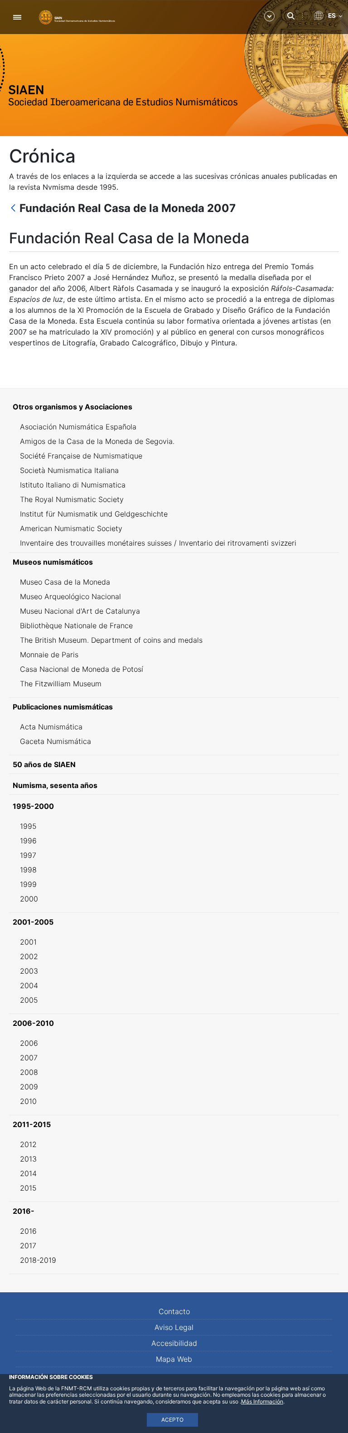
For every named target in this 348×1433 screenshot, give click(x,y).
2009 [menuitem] (29, 1086)
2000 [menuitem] (29, 898)
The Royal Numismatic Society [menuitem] (72, 499)
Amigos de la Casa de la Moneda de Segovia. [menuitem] (97, 441)
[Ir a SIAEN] (77, 16)
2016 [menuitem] (28, 1231)
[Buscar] (291, 16)
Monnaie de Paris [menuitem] (49, 654)
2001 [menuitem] (28, 941)
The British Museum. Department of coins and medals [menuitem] (111, 640)
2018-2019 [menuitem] (38, 1260)
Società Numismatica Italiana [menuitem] (69, 470)
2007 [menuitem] (29, 1057)
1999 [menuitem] (28, 884)
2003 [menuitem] (29, 970)
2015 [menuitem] (28, 1187)
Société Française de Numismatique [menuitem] (81, 455)
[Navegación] (17, 17)
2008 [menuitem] (29, 1072)
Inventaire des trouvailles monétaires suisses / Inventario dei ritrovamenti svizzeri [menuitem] (158, 542)
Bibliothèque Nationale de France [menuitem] (76, 625)
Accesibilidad (174, 1343)
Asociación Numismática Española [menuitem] (78, 426)
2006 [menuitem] (29, 1043)
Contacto (174, 1311)
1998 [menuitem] (28, 869)
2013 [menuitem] (28, 1158)
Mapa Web (174, 1359)
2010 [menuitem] (28, 1101)
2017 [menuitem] (28, 1245)
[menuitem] (174, 407)
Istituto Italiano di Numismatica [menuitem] (73, 484)
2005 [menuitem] (29, 1000)
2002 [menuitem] (29, 956)
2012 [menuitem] (28, 1144)
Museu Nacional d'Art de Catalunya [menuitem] (80, 611)
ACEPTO (172, 1419)
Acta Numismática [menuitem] (51, 726)
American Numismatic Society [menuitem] (71, 528)
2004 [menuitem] (29, 985)
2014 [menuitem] (28, 1173)
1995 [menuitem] (28, 826)
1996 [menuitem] (28, 840)
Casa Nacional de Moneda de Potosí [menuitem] (81, 669)
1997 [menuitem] (28, 855)
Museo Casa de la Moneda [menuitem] (65, 581)
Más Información (262, 1401)
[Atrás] (13, 208)
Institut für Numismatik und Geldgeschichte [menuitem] (94, 513)
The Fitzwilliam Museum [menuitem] (61, 683)
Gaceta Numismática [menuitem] (55, 741)
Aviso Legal (174, 1327)
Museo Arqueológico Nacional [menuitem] (70, 596)
